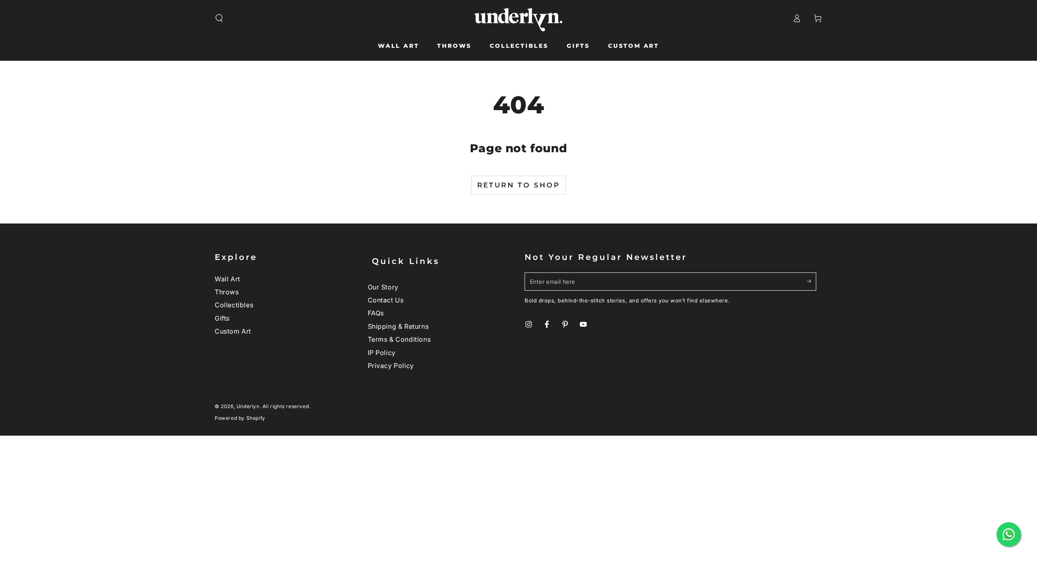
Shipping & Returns (398, 326)
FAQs (376, 313)
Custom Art (233, 331)
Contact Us (386, 300)
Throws (227, 292)
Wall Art (227, 279)
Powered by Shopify (240, 418)
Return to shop (518, 185)
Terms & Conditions (399, 339)
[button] (219, 18)
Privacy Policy (391, 366)
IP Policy (382, 353)
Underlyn (248, 406)
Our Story (383, 287)
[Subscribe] (811, 281)
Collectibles (234, 305)
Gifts (222, 318)
